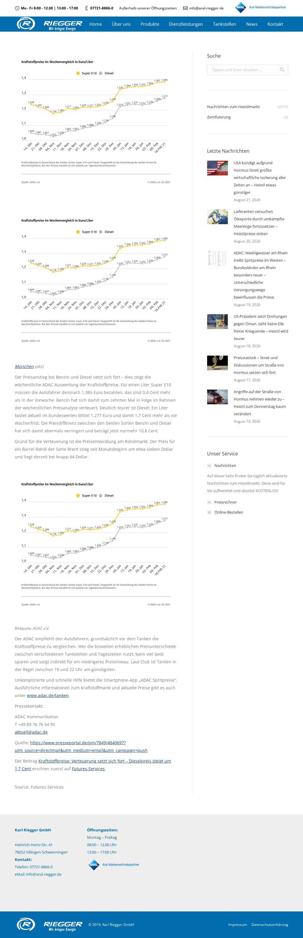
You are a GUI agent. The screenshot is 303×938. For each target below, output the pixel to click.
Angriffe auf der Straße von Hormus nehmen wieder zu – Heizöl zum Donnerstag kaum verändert (260, 402)
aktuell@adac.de (31, 732)
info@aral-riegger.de (206, 8)
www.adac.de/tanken (48, 695)
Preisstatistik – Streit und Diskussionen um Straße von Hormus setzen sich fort (259, 365)
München (24, 366)
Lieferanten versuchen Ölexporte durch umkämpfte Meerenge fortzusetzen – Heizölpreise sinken (259, 222)
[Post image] (217, 168)
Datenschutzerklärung (270, 924)
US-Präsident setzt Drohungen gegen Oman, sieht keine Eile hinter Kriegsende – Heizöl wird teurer (261, 327)
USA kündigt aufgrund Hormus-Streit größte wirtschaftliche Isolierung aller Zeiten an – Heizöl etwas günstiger (260, 177)
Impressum (237, 924)
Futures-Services (88, 768)
